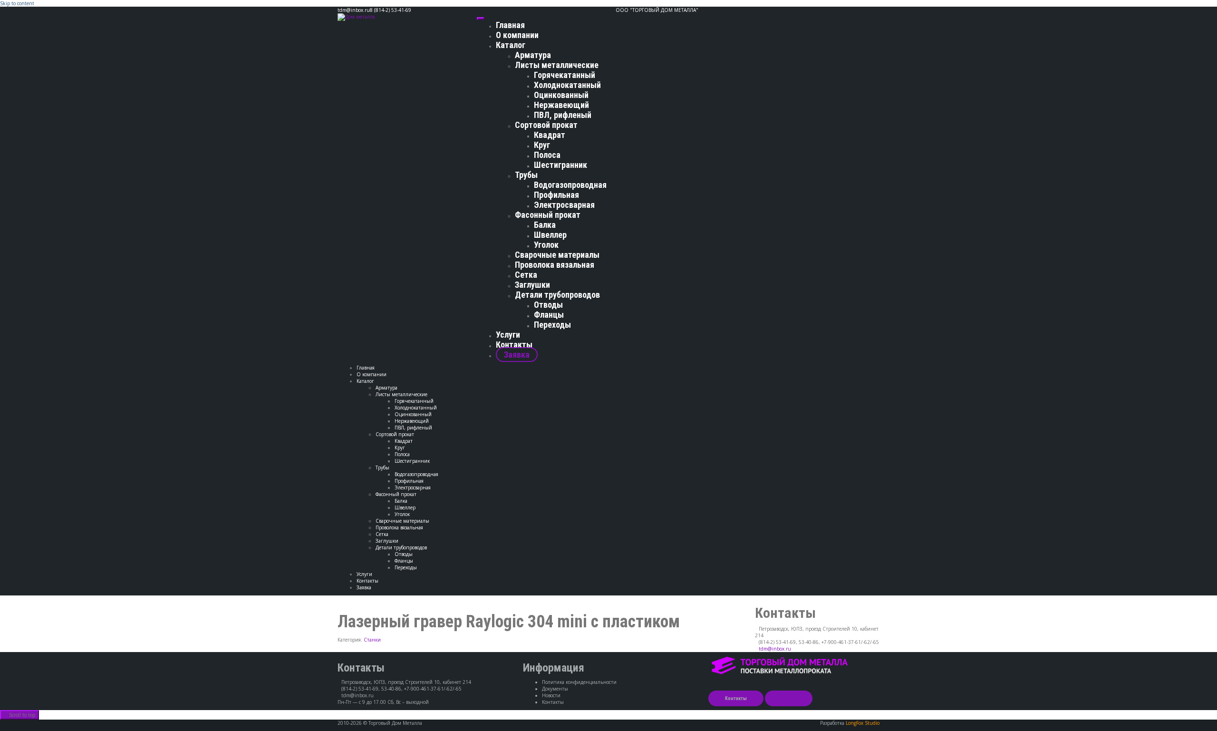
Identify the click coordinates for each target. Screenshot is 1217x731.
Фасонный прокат (547, 215)
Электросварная (564, 205)
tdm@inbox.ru (775, 648)
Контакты (514, 345)
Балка (545, 225)
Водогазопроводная (570, 185)
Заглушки (532, 285)
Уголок (546, 245)
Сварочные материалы (557, 255)
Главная (510, 25)
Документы (555, 688)
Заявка (517, 355)
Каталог (510, 45)
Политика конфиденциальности (579, 682)
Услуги (508, 335)
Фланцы (549, 315)
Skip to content (17, 3)
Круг (542, 145)
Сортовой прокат (546, 125)
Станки (372, 639)
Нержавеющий (561, 105)
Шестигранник (560, 165)
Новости (551, 695)
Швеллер (550, 235)
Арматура (533, 55)
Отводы (548, 305)
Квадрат (549, 135)
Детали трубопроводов (557, 295)
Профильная (556, 195)
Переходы (552, 325)
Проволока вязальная (554, 265)
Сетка (526, 275)
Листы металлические (557, 65)
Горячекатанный (564, 75)
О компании (517, 35)
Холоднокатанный (567, 85)
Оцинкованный (561, 95)
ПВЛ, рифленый (562, 115)
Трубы (526, 175)
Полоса (547, 155)
